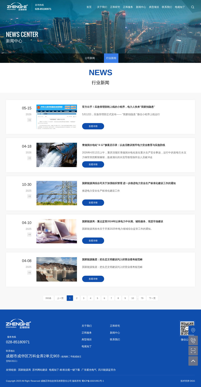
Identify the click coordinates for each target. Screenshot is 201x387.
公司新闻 (90, 58)
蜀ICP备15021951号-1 (93, 381)
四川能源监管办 (107, 369)
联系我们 (167, 7)
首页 (89, 7)
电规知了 (180, 7)
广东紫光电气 (89, 369)
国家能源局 (24, 369)
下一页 (152, 298)
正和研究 (115, 7)
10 (132, 298)
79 (142, 298)
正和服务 (128, 7)
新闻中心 (141, 7)
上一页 (60, 298)
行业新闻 (111, 58)
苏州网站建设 (39, 369)
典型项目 (154, 7)
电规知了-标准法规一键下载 (64, 369)
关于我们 (102, 7)
